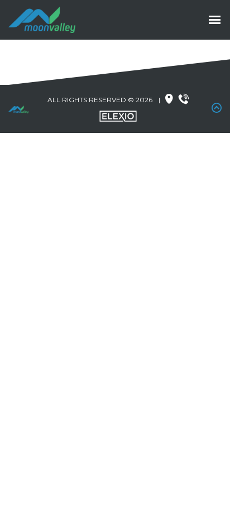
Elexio (118, 116)
